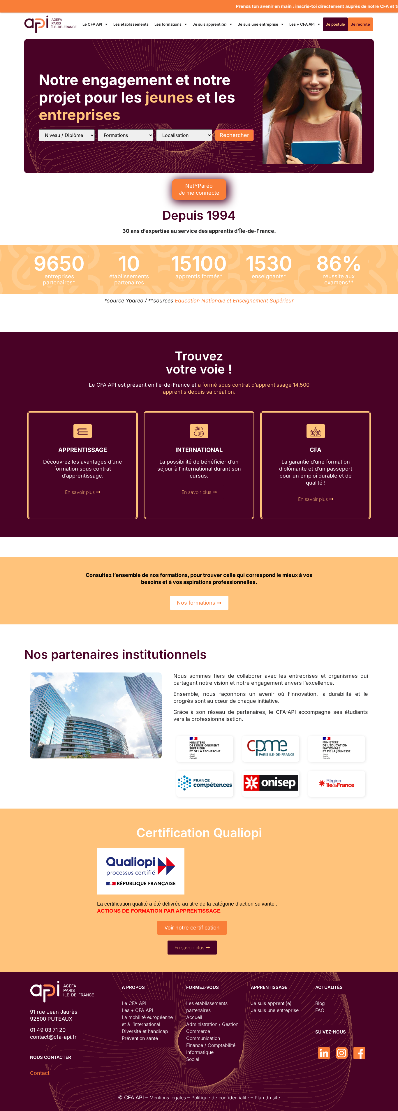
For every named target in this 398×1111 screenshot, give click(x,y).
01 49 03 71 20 (48, 1030)
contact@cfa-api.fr (53, 1037)
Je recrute (360, 24)
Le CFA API (92, 24)
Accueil (194, 1017)
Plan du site (267, 1098)
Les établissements (131, 24)
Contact (40, 1073)
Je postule (335, 24)
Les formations (168, 24)
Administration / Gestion (212, 1024)
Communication (203, 1038)
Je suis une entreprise (258, 24)
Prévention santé (140, 1038)
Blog (320, 1003)
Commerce (198, 1031)
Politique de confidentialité (220, 1098)
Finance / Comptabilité (210, 1045)
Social (192, 1059)
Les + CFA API (302, 24)
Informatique (200, 1052)
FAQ (319, 1010)
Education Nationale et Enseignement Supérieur (234, 300)
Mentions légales (167, 1098)
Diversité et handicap (145, 1031)
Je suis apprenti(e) (210, 24)
